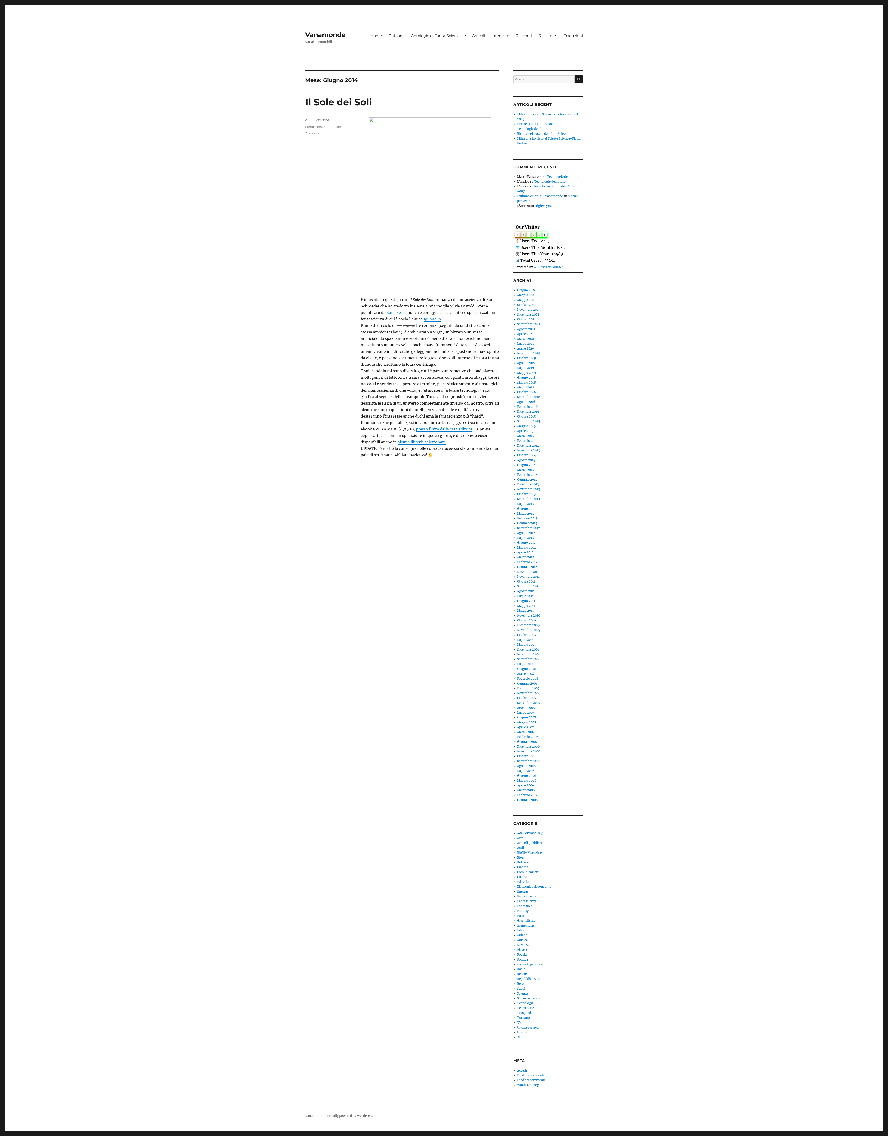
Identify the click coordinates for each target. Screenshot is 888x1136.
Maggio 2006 (526, 781)
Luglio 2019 (525, 368)
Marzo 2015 (525, 436)
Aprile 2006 (525, 785)
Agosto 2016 (526, 402)
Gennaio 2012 (527, 567)
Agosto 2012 (526, 533)
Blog (520, 858)
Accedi (522, 1070)
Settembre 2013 (528, 499)
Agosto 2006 (526, 766)
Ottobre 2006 (526, 756)
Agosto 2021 (526, 329)
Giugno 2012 (526, 543)
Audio (521, 848)
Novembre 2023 (528, 310)
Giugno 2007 (526, 717)
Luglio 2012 (525, 538)
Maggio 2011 (526, 606)
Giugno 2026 (526, 290)
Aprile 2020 (525, 348)
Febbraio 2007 (527, 737)
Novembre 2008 (528, 654)
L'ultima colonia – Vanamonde (540, 196)
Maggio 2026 (526, 295)
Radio (521, 969)
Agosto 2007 (526, 708)
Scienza (522, 993)
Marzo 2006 (526, 790)
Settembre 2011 (528, 586)
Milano (522, 935)
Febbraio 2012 (527, 562)
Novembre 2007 (528, 693)
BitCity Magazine (529, 853)
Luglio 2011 (525, 596)
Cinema (522, 867)
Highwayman (545, 206)
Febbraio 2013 (527, 518)
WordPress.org (528, 1085)
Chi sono (396, 36)
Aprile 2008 (525, 674)
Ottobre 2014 (526, 455)
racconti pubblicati (531, 964)
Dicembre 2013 (528, 484)
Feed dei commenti (531, 1080)
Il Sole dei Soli (338, 102)
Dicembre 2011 (528, 572)
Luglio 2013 (525, 504)
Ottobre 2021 (526, 319)
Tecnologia (525, 1003)
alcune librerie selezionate (422, 442)
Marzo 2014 (525, 470)
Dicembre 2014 (528, 446)
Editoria (523, 882)
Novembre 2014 (528, 450)
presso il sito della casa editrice (444, 429)
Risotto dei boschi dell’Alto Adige (541, 134)
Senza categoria (528, 998)
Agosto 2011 (526, 591)
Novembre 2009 (529, 630)
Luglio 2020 (525, 344)
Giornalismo (526, 921)
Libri (520, 930)
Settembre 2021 (528, 324)
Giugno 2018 (526, 378)
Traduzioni (573, 36)
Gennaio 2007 (527, 742)
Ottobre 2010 (526, 620)
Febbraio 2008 (527, 679)
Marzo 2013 (525, 514)
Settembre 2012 (528, 528)
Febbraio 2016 (527, 407)
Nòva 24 (523, 945)
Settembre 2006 (529, 761)
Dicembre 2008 (528, 649)
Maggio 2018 (526, 382)
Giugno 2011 (526, 601)
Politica (522, 959)
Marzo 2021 (525, 339)
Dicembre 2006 (528, 747)
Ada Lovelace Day (529, 833)
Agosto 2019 (526, 363)
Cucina (522, 877)
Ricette (545, 36)
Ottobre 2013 (526, 494)
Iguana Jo (432, 319)
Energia (522, 891)
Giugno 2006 (526, 776)
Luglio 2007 (525, 713)
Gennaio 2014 (527, 480)
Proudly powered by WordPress (350, 1116)
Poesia (522, 955)
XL (519, 1037)
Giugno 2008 (526, 669)
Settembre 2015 (528, 421)
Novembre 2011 (528, 577)
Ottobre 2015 (526, 416)
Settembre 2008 (528, 659)
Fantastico (334, 127)
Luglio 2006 (526, 771)
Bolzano (523, 862)
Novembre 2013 (528, 489)
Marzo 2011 (525, 611)
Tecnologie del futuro (533, 129)
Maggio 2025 (526, 300)
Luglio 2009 (526, 640)
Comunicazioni (528, 872)
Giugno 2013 (526, 509)
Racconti (524, 36)
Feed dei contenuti (530, 1075)
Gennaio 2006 (527, 800)
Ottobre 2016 (526, 392)
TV (519, 1023)
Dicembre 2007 (528, 688)
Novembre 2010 (528, 615)
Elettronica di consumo (534, 887)
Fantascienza (315, 127)
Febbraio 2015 (527, 441)
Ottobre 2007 (526, 698)
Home (376, 36)
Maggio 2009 (526, 645)
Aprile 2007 (525, 727)
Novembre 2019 (528, 353)
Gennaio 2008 (527, 683)
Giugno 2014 (526, 465)
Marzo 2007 (526, 732)
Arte (520, 838)
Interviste (500, 36)
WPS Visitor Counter (548, 267)
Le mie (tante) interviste (535, 124)
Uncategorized (528, 1027)
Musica (522, 940)
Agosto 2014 (526, 460)
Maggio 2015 (526, 426)
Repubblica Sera (528, 979)
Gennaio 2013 (527, 523)
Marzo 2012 (525, 557)
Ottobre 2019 (526, 358)
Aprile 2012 (525, 552)
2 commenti (314, 133)
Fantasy (523, 911)
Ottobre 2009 (526, 635)
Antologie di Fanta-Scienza (436, 36)
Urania (522, 1032)
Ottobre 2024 (526, 305)
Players (522, 950)
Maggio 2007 (526, 722)
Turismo (523, 1018)
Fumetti (523, 916)
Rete (520, 984)
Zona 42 (393, 312)
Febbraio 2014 (527, 475)
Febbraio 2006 (527, 795)
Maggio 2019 (526, 373)
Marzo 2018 (525, 387)
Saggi (521, 989)
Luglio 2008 (525, 664)
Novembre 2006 (529, 751)
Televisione (525, 1008)
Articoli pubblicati (530, 843)
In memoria (525, 925)
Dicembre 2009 (528, 625)
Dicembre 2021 (528, 314)
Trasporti (524, 1013)
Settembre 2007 (528, 703)
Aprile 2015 (525, 431)
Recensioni (525, 974)
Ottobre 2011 (526, 581)
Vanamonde (325, 35)
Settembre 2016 (528, 397)
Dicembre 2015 (528, 412)
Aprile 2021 (525, 334)
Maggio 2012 (526, 548)
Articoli (478, 36)
